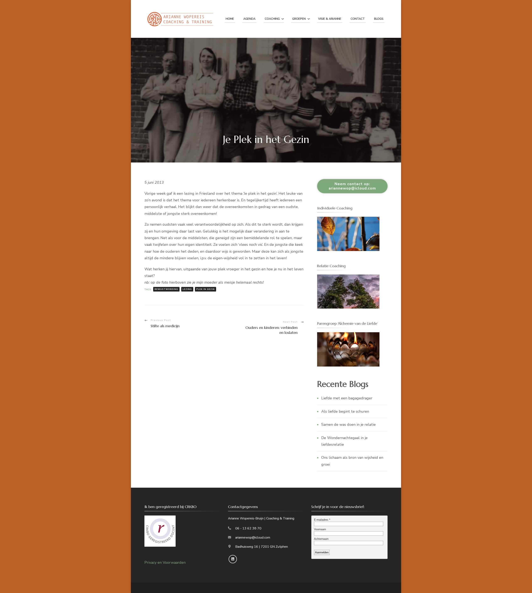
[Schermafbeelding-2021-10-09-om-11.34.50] (348, 220)
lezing (187, 289)
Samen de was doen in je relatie (348, 424)
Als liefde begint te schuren (345, 411)
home (230, 19)
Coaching (272, 19)
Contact (358, 19)
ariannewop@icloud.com (252, 537)
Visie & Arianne (329, 19)
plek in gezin (205, 289)
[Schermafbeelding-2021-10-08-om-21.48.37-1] (348, 335)
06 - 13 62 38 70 (248, 528)
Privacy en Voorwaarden (165, 562)
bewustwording (166, 289)
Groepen (299, 19)
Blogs (378, 19)
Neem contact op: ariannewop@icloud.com (352, 186)
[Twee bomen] (348, 277)
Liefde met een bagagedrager (346, 398)
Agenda (249, 19)
